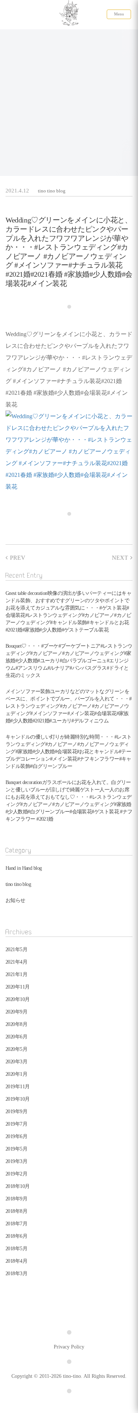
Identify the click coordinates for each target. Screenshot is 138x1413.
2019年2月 (16, 1174)
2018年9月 (16, 1199)
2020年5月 (16, 1049)
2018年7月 (16, 1223)
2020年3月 (16, 1061)
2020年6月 (16, 1036)
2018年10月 (18, 1186)
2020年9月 (16, 1012)
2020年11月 (18, 987)
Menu (119, 14)
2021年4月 (16, 962)
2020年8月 (16, 1024)
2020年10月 (18, 999)
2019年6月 (16, 1136)
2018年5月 (16, 1248)
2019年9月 (16, 1111)
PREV (17, 558)
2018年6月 (16, 1236)
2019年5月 (16, 1149)
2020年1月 (16, 1074)
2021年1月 (16, 974)
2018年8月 (16, 1211)
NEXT (120, 558)
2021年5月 (16, 949)
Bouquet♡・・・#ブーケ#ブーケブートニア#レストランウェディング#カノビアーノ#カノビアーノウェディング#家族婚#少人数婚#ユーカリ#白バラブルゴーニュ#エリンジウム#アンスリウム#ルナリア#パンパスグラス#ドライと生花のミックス (69, 660)
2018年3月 (16, 1273)
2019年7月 (16, 1124)
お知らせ (15, 900)
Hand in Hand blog (24, 868)
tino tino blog (52, 191)
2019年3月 (16, 1161)
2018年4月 (16, 1261)
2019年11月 (18, 1086)
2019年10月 (18, 1099)
